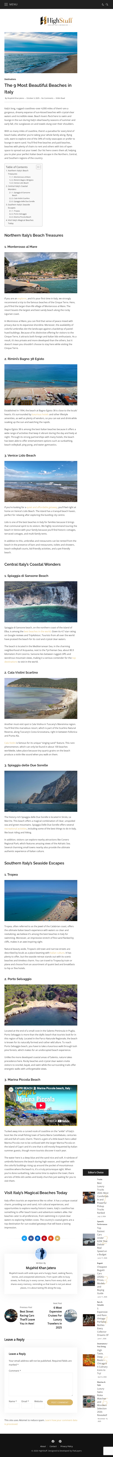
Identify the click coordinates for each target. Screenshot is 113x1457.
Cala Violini (10, 742)
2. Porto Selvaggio (19, 214)
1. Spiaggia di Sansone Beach (21, 194)
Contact (53, 1446)
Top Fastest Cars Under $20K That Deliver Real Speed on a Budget (89, 1240)
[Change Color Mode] (103, 4)
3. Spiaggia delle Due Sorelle (23, 201)
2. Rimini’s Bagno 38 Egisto (22, 180)
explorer (22, 298)
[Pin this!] (44, 1238)
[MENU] (6, 4)
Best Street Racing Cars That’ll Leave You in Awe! (27, 1317)
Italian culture (57, 952)
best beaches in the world (37, 631)
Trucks (99, 1179)
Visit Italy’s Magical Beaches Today (20, 222)
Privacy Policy (66, 1446)
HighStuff (43, 1450)
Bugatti (100, 1263)
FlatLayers (77, 1450)
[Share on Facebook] (31, 1238)
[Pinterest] (60, 1441)
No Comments (47, 98)
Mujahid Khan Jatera (15, 98)
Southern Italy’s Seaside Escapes (19, 206)
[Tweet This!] (24, 1238)
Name (13, 1401)
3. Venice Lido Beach (20, 183)
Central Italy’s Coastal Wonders (18, 188)
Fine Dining (101, 1346)
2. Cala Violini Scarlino (21, 198)
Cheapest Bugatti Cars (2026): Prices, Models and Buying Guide (89, 1280)
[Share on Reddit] (51, 1238)
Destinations (10, 79)
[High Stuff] (56, 25)
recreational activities (15, 828)
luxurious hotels (40, 414)
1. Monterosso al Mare (21, 177)
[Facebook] (53, 1441)
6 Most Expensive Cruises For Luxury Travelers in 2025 (55, 1317)
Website (38, 1401)
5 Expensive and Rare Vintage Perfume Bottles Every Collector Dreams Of (89, 1320)
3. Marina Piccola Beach (21, 217)
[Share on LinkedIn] (37, 1238)
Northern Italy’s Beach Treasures (18, 172)
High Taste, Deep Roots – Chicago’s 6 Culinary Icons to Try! (89, 1360)
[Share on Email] (57, 1238)
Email (25, 1401)
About (43, 1446)
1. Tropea (16, 211)
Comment (15, 1370)
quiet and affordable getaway (42, 507)
